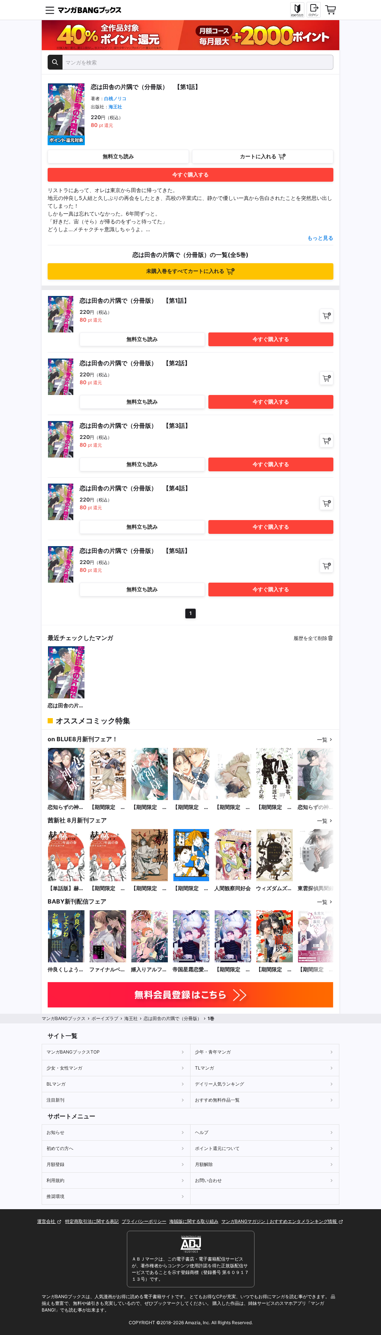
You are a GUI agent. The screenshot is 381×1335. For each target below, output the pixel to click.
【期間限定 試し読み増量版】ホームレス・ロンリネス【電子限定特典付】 (191, 807)
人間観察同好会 (232, 888)
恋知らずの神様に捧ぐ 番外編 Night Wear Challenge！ (316, 807)
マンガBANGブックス (64, 1018)
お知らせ (55, 1132)
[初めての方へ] (297, 10)
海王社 (115, 106)
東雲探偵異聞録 (316, 888)
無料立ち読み (118, 156)
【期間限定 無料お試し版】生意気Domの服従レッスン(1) (316, 969)
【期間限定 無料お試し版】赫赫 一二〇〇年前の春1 (149, 888)
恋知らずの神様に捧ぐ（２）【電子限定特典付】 (66, 807)
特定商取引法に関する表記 (92, 1221)
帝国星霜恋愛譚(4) (191, 969)
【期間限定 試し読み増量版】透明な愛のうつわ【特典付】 (232, 807)
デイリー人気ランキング (219, 1084)
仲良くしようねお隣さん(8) (66, 969)
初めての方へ (60, 1148)
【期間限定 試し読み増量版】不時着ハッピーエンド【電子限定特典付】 (107, 807)
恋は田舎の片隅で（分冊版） (66, 705)
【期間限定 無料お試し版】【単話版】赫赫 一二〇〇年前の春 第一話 (108, 888)
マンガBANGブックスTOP (73, 1052)
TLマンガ (204, 1068)
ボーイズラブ (105, 1018)
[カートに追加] (326, 315)
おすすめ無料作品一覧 (217, 1100)
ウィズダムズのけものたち (274, 888)
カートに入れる (258, 156)
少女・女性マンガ (64, 1068)
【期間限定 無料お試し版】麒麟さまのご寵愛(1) (274, 969)
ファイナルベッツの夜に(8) (107, 969)
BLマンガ (56, 1084)
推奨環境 (55, 1196)
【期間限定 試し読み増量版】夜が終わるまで (274, 807)
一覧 (322, 739)
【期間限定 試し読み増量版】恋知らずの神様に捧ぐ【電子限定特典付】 (149, 807)
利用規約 (55, 1180)
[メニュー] (50, 10)
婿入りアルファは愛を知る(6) (149, 969)
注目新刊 (55, 1100)
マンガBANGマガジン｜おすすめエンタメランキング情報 (279, 1221)
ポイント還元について (217, 1148)
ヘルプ (201, 1132)
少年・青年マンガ (213, 1052)
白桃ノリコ (115, 98)
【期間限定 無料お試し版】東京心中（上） (191, 888)
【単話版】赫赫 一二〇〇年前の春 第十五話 (66, 888)
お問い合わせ (208, 1180)
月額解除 (204, 1164)
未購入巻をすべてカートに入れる (185, 271)
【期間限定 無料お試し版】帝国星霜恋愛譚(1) (232, 969)
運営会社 (46, 1221)
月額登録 (55, 1164)
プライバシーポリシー (144, 1221)
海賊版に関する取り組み (193, 1221)
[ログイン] (313, 9)
